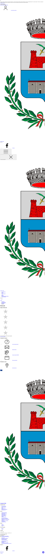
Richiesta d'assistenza (4, 539)
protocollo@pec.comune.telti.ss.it (5, 536)
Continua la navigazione (3, 4)
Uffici (2, 507)
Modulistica (3, 303)
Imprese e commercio (4, 514)
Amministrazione (3, 302)
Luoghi (2, 528)
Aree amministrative (4, 506)
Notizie (2, 524)
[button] (2, 292)
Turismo (3, 516)
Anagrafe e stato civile (4, 512)
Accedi (1, 300)
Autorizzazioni (3, 521)
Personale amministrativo (4, 509)
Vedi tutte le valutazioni (2, 336)
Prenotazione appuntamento (5, 538)
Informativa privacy (4, 541)
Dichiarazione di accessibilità (5, 542)
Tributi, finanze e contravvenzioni (5, 519)
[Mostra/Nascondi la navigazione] (5, 151)
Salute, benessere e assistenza (5, 520)
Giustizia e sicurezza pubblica (5, 518)
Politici (2, 508)
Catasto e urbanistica (4, 515)
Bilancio (3, 295)
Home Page (3, 301)
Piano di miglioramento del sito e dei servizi (6, 543)
